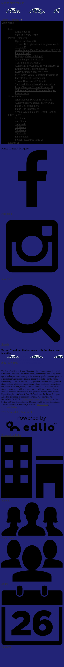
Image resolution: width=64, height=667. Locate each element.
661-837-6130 (42, 404)
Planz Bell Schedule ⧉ (27, 105)
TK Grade (20, 133)
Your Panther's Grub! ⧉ (27, 62)
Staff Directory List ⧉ (26, 34)
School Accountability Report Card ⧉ (35, 111)
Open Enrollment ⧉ (25, 41)
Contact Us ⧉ (22, 31)
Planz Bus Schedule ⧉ (27, 108)
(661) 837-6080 (9, 362)
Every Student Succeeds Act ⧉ (31, 71)
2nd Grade (20, 121)
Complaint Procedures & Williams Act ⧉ (37, 65)
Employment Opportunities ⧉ (31, 68)
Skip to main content (12, 2)
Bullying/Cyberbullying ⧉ (29, 56)
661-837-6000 (27, 399)
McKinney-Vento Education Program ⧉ (36, 74)
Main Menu (7, 22)
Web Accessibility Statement (16, 412)
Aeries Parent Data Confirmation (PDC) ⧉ (38, 50)
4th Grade (20, 127)
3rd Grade (20, 124)
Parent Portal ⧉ (23, 53)
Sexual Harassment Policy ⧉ (30, 81)
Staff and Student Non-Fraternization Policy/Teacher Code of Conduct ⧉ (35, 86)
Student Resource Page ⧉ (28, 139)
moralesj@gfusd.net (9, 407)
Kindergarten (22, 136)
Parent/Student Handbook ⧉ (30, 78)
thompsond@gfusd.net (43, 399)
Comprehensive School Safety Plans (34, 102)
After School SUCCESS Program (33, 99)
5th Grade (20, 130)
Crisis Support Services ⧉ (29, 59)
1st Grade (20, 118)
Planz (30, 11)
